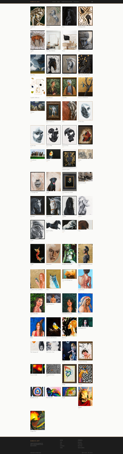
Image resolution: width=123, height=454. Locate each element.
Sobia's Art (35, 1)
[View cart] (92, 1)
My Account (76, 1)
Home (61, 442)
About (58, 1)
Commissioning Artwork (67, 1)
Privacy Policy (80, 443)
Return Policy (80, 445)
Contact (61, 447)
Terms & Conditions (81, 447)
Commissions (62, 445)
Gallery (54, 1)
